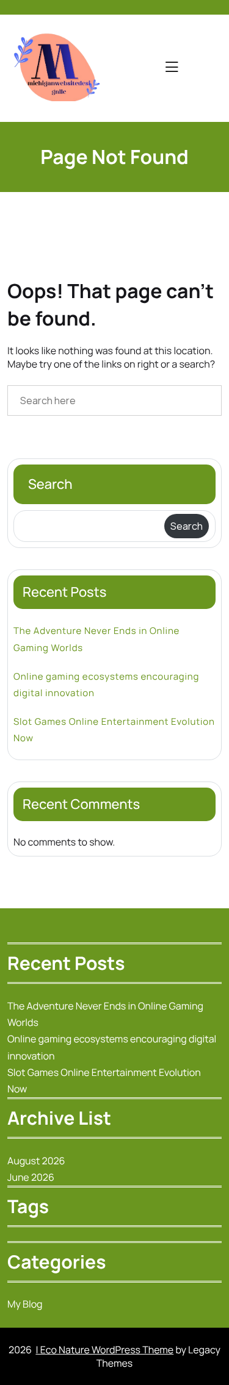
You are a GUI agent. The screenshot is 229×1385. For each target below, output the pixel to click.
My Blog (25, 1304)
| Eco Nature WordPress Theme (104, 1349)
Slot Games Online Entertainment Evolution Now (114, 729)
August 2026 (36, 1160)
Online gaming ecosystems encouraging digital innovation (106, 684)
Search (50, 484)
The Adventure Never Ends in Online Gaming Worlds (96, 638)
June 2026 (30, 1177)
